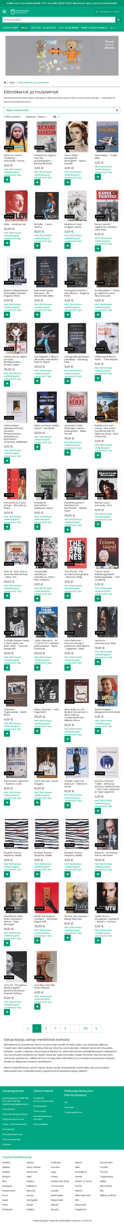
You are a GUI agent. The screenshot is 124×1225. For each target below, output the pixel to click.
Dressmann (8, 1190)
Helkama (31, 1186)
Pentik (78, 1176)
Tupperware (106, 1176)
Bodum (6, 1176)
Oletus (41, 116)
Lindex (54, 1176)
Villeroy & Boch (108, 1195)
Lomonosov (57, 1186)
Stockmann (106, 1162)
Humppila (32, 1200)
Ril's (77, 1200)
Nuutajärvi (81, 1172)
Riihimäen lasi (82, 1195)
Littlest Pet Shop (60, 1181)
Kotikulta (56, 1162)
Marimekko (57, 1195)
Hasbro (30, 1181)
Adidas (6, 1167)
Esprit (5, 1200)
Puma (78, 1186)
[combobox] (62, 20)
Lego (53, 1172)
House (30, 1195)
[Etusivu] (20, 12)
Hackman (32, 1172)
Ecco (5, 1195)
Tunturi (104, 1172)
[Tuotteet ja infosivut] (5, 12)
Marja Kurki (57, 1200)
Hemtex (31, 1190)
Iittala (30, 1204)
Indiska (30, 1209)
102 (85, 1028)
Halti (29, 1176)
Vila (101, 1190)
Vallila (103, 1181)
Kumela (55, 1167)
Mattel (54, 1204)
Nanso (78, 1162)
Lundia (54, 1190)
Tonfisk (104, 1167)
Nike (77, 1167)
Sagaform (81, 1209)
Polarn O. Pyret (83, 1181)
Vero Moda (106, 1186)
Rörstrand (80, 1204)
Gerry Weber (34, 1167)
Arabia (6, 1172)
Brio (4, 1181)
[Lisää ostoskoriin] (7, 179)
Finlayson (7, 1209)
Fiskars (30, 1162)
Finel (4, 1204)
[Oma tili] (90, 12)
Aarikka (6, 1162)
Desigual (7, 1186)
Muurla (55, 1209)
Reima (78, 1190)
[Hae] (118, 20)
